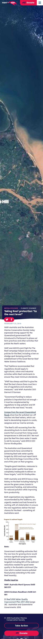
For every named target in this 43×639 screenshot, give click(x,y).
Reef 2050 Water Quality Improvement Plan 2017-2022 (16, 600)
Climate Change (28, 308)
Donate (30, 2)
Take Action (21, 625)
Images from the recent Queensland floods (20, 413)
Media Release (11, 308)
